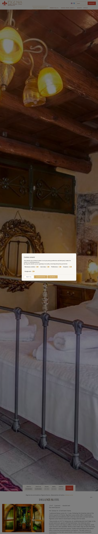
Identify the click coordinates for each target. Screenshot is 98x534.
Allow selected (40, 276)
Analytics (65, 267)
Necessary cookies (30, 267)
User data (43, 267)
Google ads (28, 271)
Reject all (29, 276)
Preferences (54, 267)
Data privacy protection (61, 264)
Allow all (52, 276)
